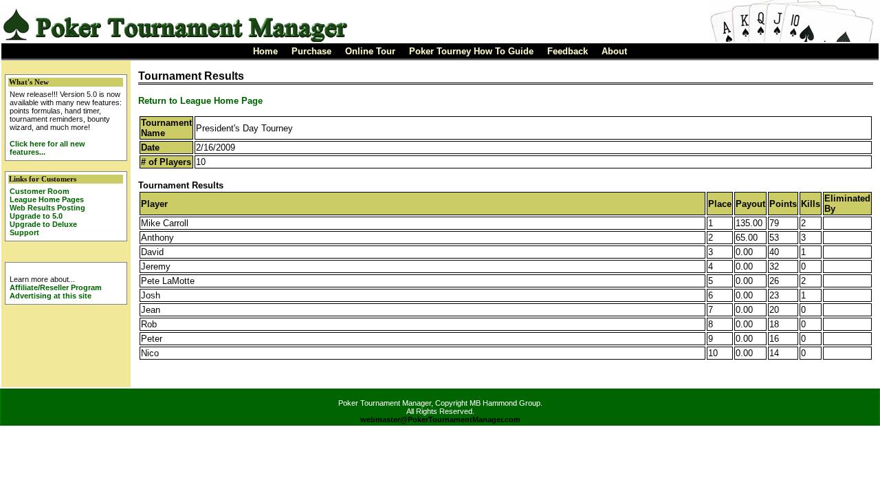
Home (265, 51)
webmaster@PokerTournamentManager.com (440, 419)
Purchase (311, 51)
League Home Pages (47, 199)
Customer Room (39, 191)
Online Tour (370, 51)
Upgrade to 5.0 (36, 216)
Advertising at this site (50, 296)
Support (24, 232)
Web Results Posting (47, 208)
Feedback (567, 51)
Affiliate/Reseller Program (56, 287)
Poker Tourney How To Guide (471, 51)
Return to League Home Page (200, 101)
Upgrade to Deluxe (43, 224)
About (614, 51)
